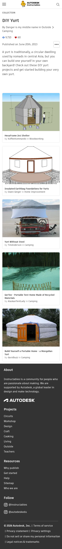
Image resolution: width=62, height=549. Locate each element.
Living (7, 441)
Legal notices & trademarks (23, 542)
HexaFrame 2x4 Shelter (17, 135)
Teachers (9, 451)
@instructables (18, 504)
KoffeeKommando (17, 138)
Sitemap (9, 483)
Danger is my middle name (22, 27)
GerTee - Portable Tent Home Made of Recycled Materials (29, 296)
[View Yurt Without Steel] (31, 218)
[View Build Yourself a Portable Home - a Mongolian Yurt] (31, 328)
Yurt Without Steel (14, 241)
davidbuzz (13, 357)
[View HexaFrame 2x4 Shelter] (31, 112)
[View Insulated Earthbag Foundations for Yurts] (31, 165)
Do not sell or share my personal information (33, 536)
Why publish (11, 468)
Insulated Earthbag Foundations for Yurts (27, 188)
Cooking (9, 436)
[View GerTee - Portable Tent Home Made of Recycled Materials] (31, 271)
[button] (4, 4)
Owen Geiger (14, 191)
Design (8, 426)
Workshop (10, 421)
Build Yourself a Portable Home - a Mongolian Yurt (28, 353)
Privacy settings (41, 531)
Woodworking (36, 138)
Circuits (8, 416)
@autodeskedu (18, 512)
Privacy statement (17, 531)
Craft (7, 431)
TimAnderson (14, 245)
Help (7, 478)
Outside (46, 27)
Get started (10, 473)
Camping (7, 31)
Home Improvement (34, 191)
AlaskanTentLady (16, 301)
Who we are (11, 488)
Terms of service (43, 526)
